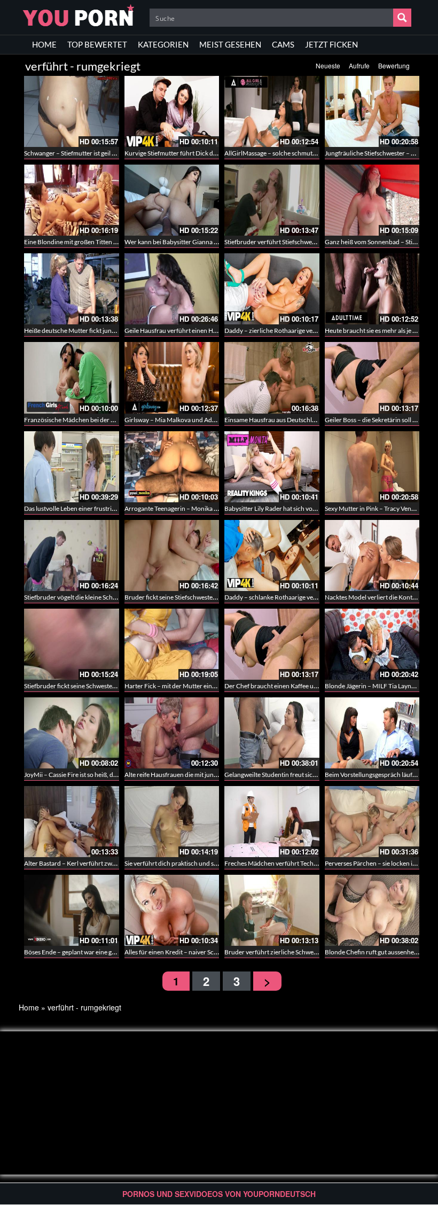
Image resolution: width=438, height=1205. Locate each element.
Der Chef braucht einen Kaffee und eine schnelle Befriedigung (309, 686)
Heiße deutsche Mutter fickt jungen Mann (81, 330)
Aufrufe (359, 65)
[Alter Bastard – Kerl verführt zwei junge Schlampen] (71, 821)
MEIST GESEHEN (230, 44)
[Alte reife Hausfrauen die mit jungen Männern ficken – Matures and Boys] (172, 732)
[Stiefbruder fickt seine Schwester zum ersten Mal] (71, 644)
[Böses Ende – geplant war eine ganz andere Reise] (71, 910)
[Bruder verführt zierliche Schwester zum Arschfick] (271, 910)
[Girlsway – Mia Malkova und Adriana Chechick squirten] (172, 377)
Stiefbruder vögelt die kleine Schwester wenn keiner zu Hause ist (112, 597)
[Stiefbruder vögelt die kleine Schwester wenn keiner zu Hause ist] (71, 555)
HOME (44, 44)
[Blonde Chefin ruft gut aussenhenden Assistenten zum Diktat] (372, 910)
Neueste (328, 65)
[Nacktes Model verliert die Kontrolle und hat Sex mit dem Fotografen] (372, 555)
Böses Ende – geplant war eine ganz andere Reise (91, 952)
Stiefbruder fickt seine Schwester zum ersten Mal (91, 686)
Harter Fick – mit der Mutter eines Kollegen (184, 686)
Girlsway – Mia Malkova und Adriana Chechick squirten (201, 420)
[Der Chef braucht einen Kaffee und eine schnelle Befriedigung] (271, 644)
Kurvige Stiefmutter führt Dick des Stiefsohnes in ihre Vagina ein (212, 153)
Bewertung (394, 65)
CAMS (283, 44)
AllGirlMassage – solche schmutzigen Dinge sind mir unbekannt (312, 153)
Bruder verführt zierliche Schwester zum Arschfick (294, 952)
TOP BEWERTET (97, 44)
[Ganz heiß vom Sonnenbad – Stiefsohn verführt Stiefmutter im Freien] (372, 200)
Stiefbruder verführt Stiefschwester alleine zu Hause (296, 242)
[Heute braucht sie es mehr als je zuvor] (372, 288)
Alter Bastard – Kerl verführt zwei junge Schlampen (95, 863)
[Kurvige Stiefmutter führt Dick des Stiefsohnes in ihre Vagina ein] (172, 111)
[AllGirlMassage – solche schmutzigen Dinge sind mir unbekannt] (271, 111)
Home (29, 1007)
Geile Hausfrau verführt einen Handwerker (184, 330)
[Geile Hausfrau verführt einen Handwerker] (172, 288)
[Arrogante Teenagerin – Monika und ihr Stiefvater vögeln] (172, 466)
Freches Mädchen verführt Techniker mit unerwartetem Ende (309, 863)
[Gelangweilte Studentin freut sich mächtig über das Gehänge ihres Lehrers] (271, 732)
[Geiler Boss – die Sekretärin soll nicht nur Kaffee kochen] (372, 377)
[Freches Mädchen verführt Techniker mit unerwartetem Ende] (271, 821)
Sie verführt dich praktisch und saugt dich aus (187, 863)
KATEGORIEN (163, 44)
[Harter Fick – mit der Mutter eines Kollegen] (172, 644)
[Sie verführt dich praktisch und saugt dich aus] (172, 821)
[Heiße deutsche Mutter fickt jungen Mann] (71, 288)
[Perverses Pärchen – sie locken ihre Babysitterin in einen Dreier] (372, 821)
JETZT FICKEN (331, 44)
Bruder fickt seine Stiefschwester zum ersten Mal (191, 597)
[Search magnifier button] (402, 18)
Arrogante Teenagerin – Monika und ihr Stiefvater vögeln (202, 508)
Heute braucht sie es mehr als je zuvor (377, 330)
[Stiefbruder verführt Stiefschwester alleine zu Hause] (271, 200)
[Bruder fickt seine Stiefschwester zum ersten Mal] (172, 555)
